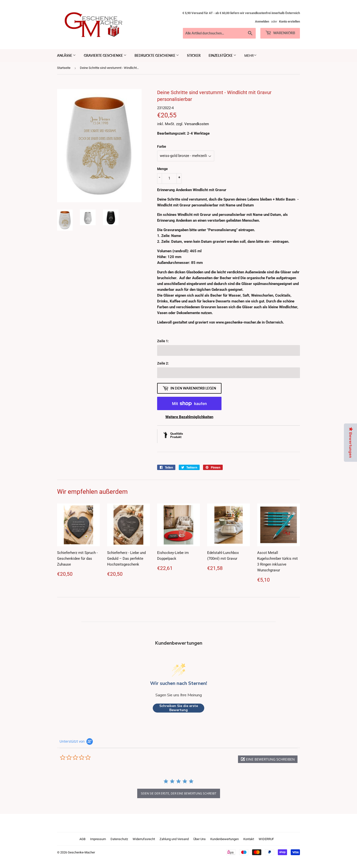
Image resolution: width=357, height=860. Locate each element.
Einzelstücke (221, 55)
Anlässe (65, 55)
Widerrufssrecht (144, 839)
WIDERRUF (266, 839)
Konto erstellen (289, 21)
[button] (268, 759)
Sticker (194, 55)
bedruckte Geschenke (155, 55)
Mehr (249, 55)
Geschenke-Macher (81, 852)
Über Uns (199, 839)
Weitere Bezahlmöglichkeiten (189, 417)
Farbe (161, 146)
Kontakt (248, 839)
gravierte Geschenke (104, 55)
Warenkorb (283, 33)
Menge (162, 169)
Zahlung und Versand (174, 839)
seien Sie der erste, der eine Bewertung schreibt (178, 793)
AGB (82, 839)
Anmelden (262, 21)
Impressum (98, 839)
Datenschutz (119, 839)
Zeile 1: (163, 341)
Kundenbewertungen (224, 839)
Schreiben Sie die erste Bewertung (178, 708)
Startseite (63, 68)
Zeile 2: (163, 363)
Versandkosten (196, 124)
